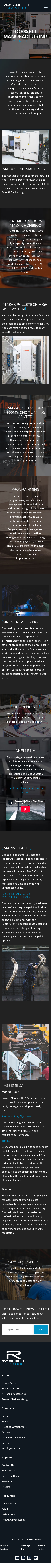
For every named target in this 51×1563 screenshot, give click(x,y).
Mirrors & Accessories (14, 1393)
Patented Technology (14, 1437)
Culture (6, 1416)
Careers (6, 1443)
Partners (6, 1432)
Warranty (7, 1481)
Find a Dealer (9, 1470)
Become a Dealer (11, 1475)
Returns (6, 1486)
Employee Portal (11, 1448)
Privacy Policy (41, 1547)
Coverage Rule (25, 1547)
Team (5, 1421)
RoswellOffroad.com (13, 1519)
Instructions (8, 1514)
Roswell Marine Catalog (15, 1399)
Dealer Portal (9, 1503)
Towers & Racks (10, 1388)
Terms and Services (5, 1547)
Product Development (14, 1426)
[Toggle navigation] (45, 6)
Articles (6, 1509)
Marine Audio (9, 1383)
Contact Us (8, 1465)
